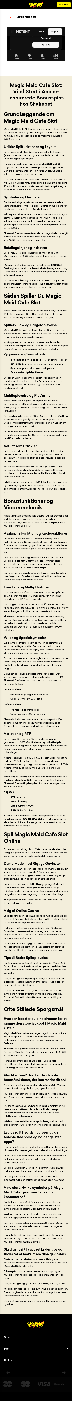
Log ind (63, 4)
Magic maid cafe (26, 17)
